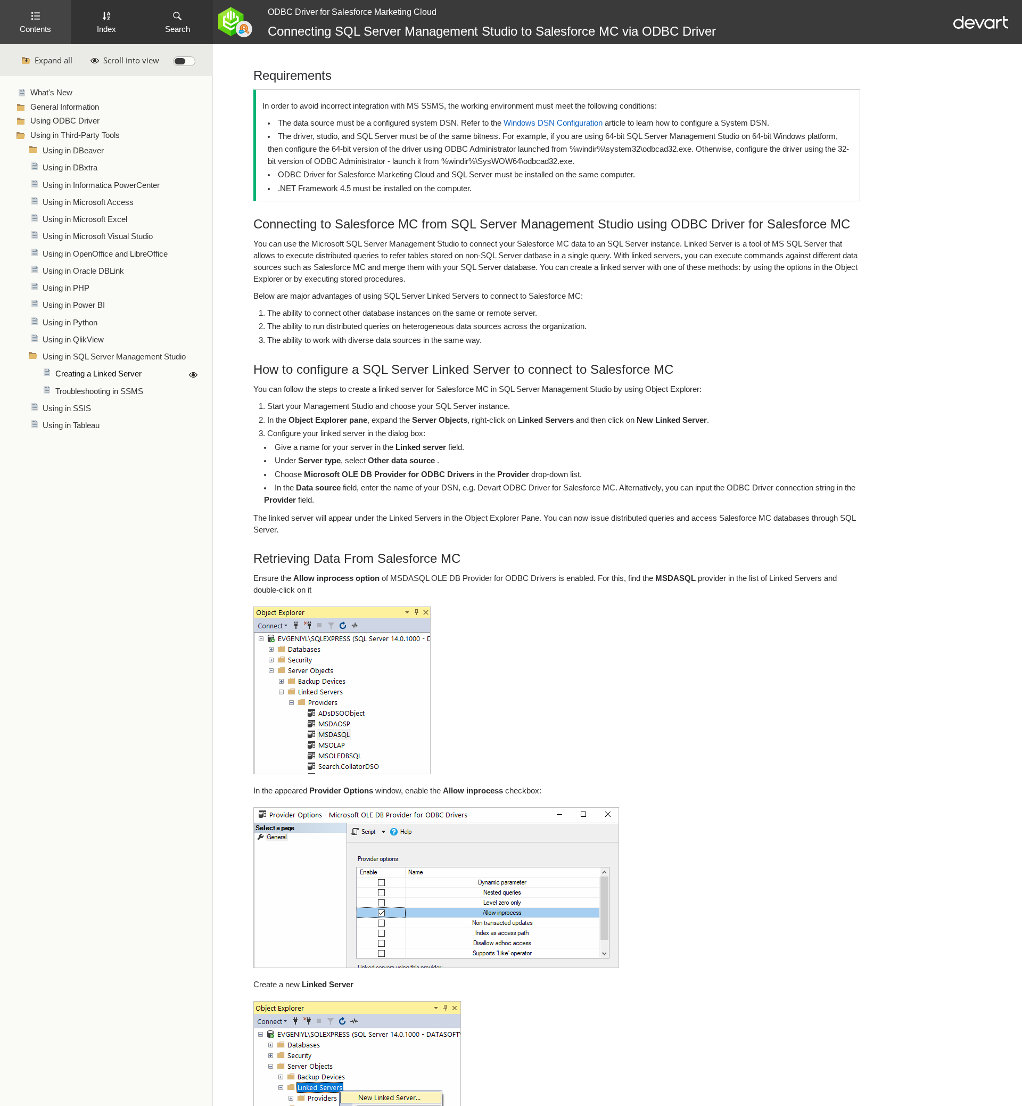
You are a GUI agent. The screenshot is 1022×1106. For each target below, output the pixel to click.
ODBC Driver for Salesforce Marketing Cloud (352, 12)
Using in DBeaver (73, 150)
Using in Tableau (71, 425)
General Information (64, 107)
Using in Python (70, 322)
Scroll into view (131, 60)
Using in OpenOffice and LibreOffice (105, 254)
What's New (51, 92)
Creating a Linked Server (98, 374)
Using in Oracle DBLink (83, 271)
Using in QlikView (73, 339)
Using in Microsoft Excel (85, 219)
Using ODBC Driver (65, 121)
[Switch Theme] (184, 61)
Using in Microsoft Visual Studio (98, 236)
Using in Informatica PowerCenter (101, 185)
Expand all (53, 60)
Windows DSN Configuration (553, 123)
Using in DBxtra (70, 167)
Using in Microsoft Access (88, 202)
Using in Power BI (74, 305)
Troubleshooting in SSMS (99, 391)
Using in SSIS (67, 408)
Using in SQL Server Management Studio (114, 357)
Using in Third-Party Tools (75, 135)
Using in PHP (66, 288)
